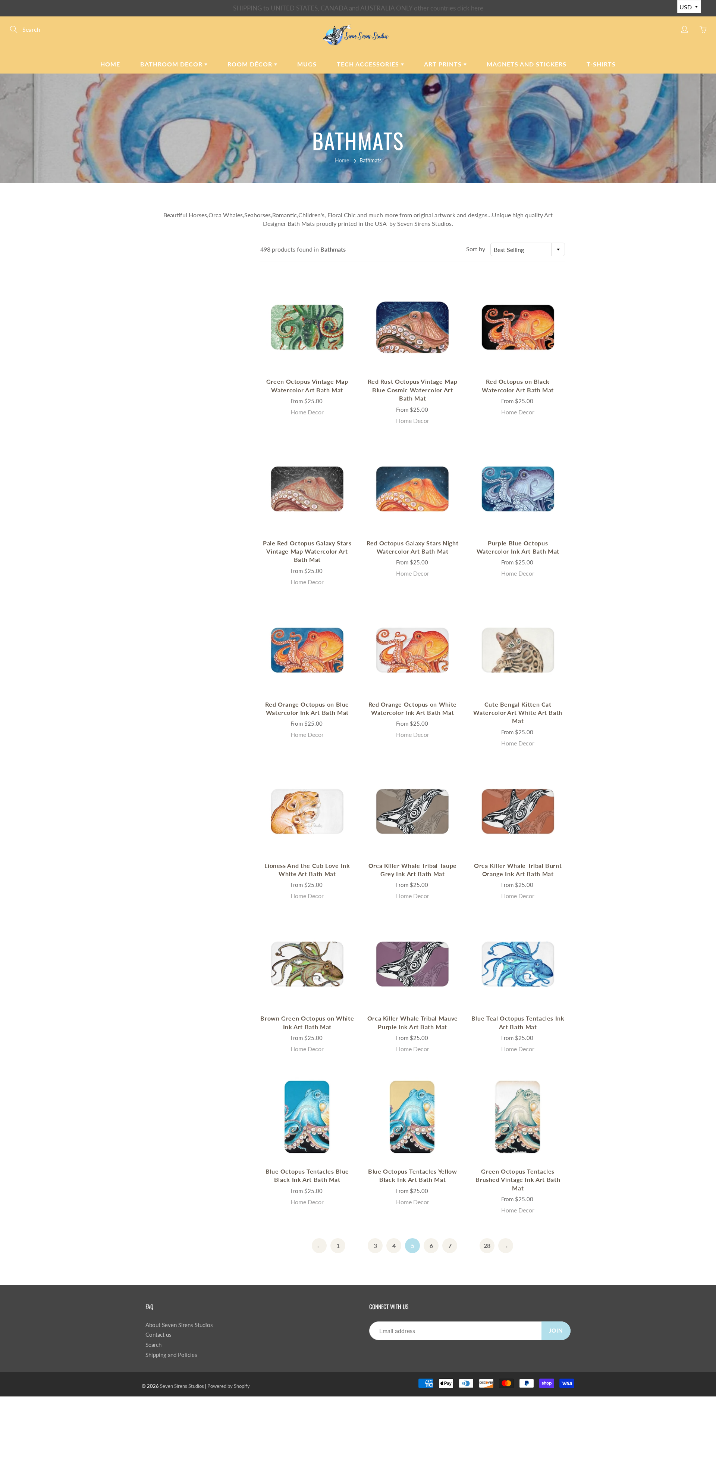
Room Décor (250, 64)
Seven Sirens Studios (182, 1386)
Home (110, 64)
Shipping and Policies (171, 1355)
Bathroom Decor (172, 64)
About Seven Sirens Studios (179, 1325)
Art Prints (444, 64)
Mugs (307, 64)
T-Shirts (601, 64)
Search (153, 1345)
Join (556, 1330)
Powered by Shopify (228, 1386)
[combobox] (527, 249)
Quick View (307, 327)
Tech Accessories (369, 64)
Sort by (475, 248)
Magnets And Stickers (526, 64)
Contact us (158, 1335)
